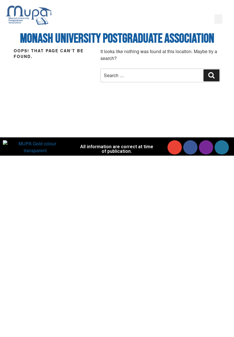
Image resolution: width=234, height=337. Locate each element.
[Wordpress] (222, 147)
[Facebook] (190, 147)
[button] (218, 19)
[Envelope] (175, 147)
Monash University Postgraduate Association (117, 39)
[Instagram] (206, 147)
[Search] (211, 75)
